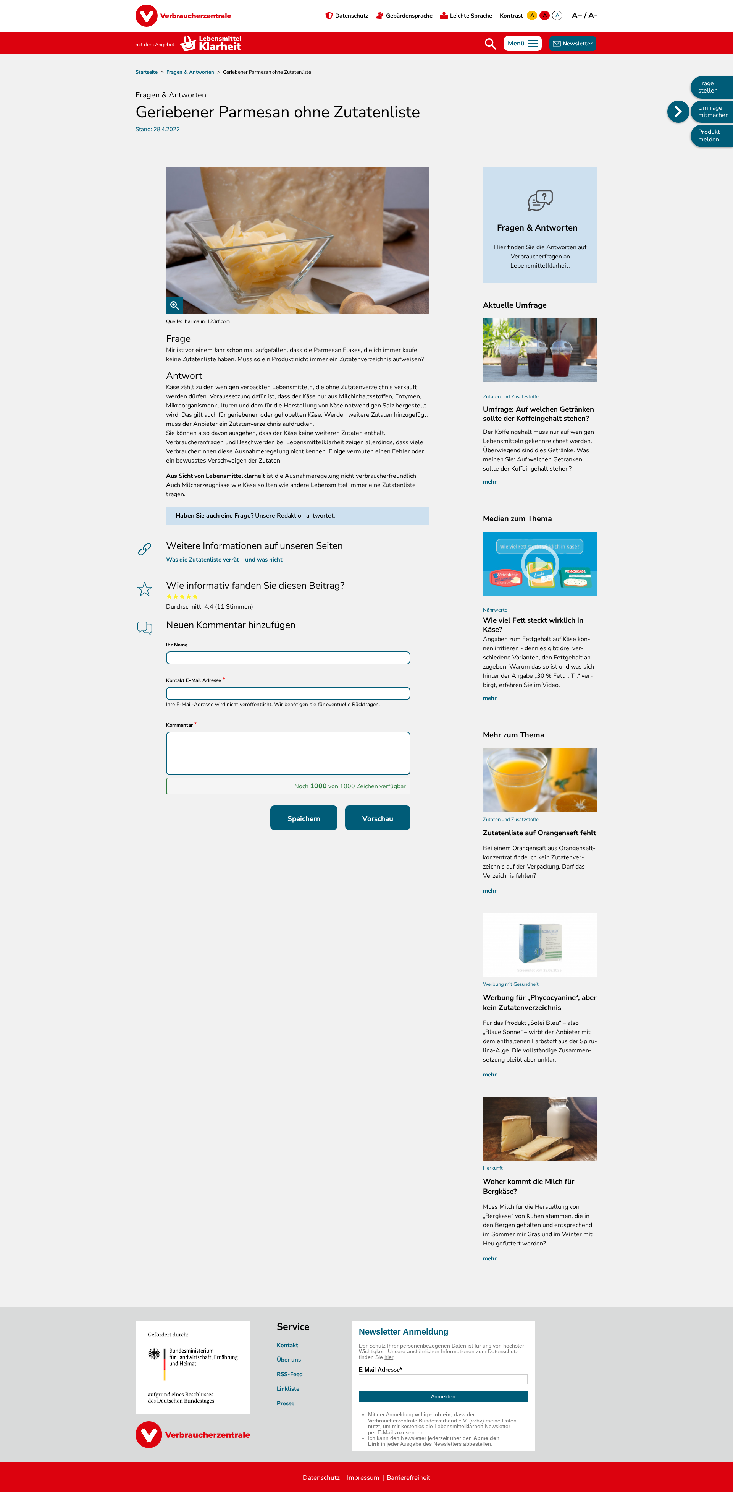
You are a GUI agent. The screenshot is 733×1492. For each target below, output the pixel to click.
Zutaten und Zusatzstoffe (511, 396)
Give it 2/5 (176, 596)
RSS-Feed (290, 1374)
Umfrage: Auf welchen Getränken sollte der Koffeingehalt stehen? (538, 414)
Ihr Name (176, 644)
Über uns (289, 1360)
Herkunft (493, 1168)
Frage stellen (708, 87)
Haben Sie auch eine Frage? (214, 515)
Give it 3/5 (182, 596)
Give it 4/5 (189, 596)
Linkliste (288, 1389)
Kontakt (287, 1345)
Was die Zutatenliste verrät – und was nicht (224, 559)
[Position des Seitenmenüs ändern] (678, 112)
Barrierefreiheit (408, 1477)
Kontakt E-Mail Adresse (193, 680)
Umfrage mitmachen (713, 111)
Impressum (363, 1477)
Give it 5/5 (195, 596)
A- (592, 15)
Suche (490, 44)
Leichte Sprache (471, 15)
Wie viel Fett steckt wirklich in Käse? (533, 625)
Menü (516, 43)
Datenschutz (351, 15)
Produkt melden (709, 135)
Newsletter (578, 43)
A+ (578, 15)
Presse (285, 1403)
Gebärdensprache (409, 15)
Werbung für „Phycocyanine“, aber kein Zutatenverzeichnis (539, 1003)
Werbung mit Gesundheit (511, 984)
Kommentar (179, 725)
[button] (297, 240)
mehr (490, 481)
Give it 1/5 (169, 596)
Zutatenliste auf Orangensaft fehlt (539, 833)
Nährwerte (495, 610)
